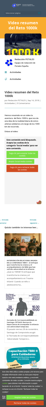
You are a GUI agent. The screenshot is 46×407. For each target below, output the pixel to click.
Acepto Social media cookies (20, 161)
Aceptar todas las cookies (25, 397)
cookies (5, 383)
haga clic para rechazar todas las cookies (22, 168)
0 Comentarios (23, 103)
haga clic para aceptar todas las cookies (22, 154)
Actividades (15, 72)
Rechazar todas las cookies (25, 403)
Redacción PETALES (17, 100)
